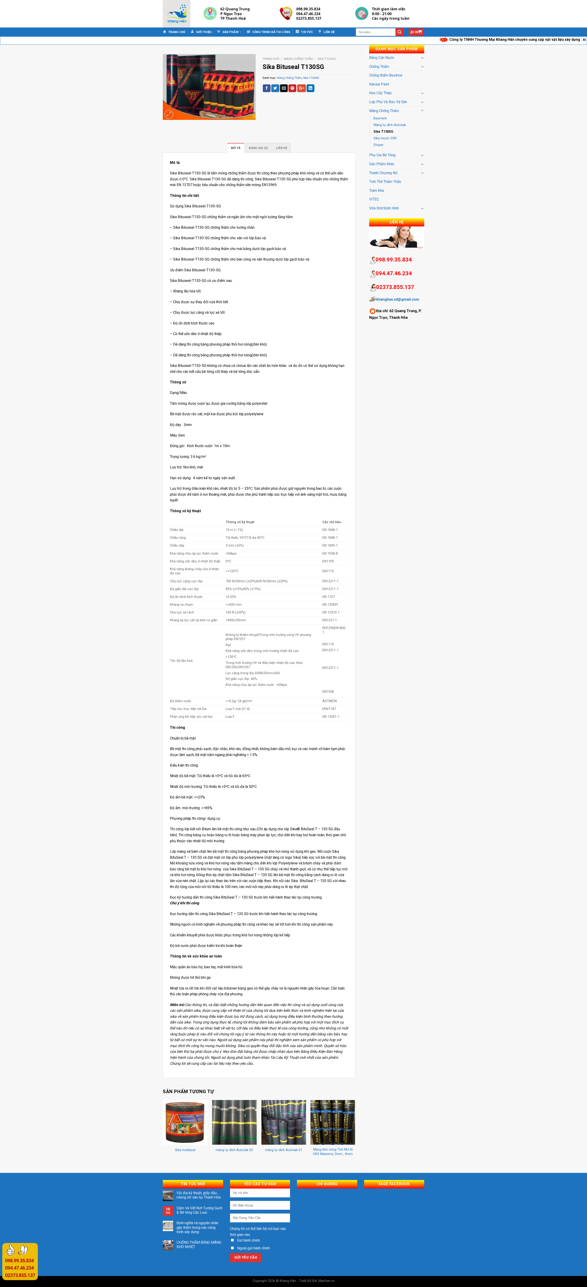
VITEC (374, 199)
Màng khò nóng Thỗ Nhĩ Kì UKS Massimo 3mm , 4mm (333, 1152)
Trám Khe (376, 190)
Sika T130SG (383, 132)
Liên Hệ (281, 148)
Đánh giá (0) (258, 148)
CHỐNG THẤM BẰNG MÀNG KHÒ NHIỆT (199, 1244)
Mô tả (236, 148)
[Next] (355, 1133)
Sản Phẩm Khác (381, 164)
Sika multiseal (185, 1150)
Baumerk (380, 118)
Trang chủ (271, 58)
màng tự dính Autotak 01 (283, 1150)
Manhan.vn (326, 1281)
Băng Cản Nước (381, 57)
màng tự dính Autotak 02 (234, 1150)
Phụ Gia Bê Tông (382, 155)
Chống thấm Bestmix (385, 75)
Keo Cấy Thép (380, 93)
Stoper (379, 145)
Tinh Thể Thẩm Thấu (385, 181)
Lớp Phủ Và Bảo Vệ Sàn (388, 102)
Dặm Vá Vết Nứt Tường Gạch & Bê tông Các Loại (199, 1210)
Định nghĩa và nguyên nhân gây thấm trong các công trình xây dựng (197, 1227)
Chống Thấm (379, 66)
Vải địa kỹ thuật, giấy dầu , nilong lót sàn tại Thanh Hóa (199, 1195)
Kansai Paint (379, 84)
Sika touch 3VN (385, 138)
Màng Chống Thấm (384, 111)
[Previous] (163, 1133)
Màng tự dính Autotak (390, 125)
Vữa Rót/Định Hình (384, 208)
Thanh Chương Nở (383, 173)
